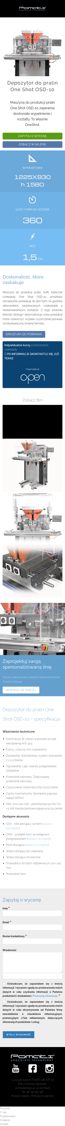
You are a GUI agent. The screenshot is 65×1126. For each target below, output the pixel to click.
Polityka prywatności (42, 1095)
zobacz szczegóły (39, 838)
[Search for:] (7, 8)
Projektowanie (7, 1116)
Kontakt (4, 1124)
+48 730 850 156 (34, 1091)
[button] (32, 136)
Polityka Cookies (20, 1095)
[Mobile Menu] (3, 8)
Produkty (5, 1108)
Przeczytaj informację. (45, 995)
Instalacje (5, 1120)
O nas (3, 1112)
